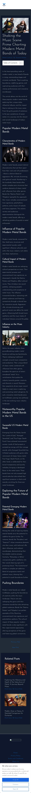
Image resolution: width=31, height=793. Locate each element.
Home (15, 753)
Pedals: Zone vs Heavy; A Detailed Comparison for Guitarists (14, 713)
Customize (15, 784)
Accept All (15, 779)
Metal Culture (7, 57)
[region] (15, 778)
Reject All (15, 789)
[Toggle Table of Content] (20, 62)
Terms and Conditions (15, 758)
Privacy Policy (15, 756)
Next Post (15, 647)
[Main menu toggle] (27, 5)
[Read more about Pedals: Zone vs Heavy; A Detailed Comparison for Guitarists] (15, 700)
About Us (15, 761)
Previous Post (15, 642)
